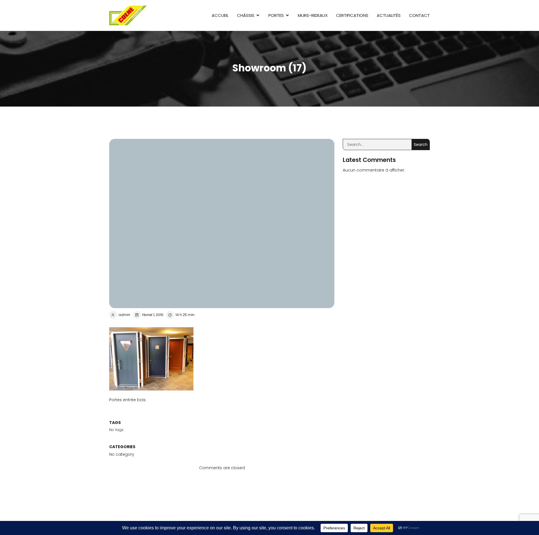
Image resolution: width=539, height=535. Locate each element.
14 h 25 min (185, 314)
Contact (419, 15)
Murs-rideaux (313, 15)
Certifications (352, 15)
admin (124, 314)
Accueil (220, 15)
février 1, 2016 (152, 314)
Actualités (389, 15)
